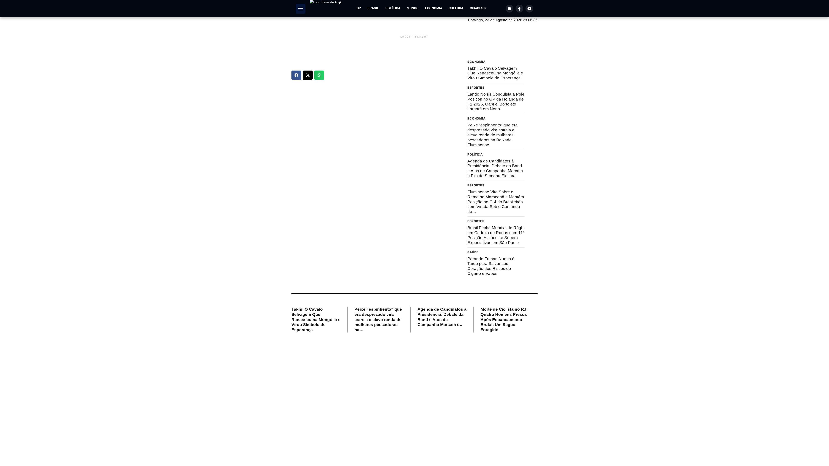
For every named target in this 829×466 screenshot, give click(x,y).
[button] (296, 75)
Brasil (373, 8)
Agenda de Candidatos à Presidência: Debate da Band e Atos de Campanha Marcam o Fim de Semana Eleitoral (495, 168)
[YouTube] (529, 9)
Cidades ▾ (478, 8)
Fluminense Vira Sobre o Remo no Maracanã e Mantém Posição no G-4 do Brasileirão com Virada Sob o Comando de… (495, 202)
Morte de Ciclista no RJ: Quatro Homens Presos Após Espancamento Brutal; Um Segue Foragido (504, 319)
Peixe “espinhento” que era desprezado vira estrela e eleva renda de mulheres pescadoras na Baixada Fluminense (492, 135)
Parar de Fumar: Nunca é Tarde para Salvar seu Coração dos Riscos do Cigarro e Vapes (490, 266)
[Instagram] (509, 9)
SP (359, 8)
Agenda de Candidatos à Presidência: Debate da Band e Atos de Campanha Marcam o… (442, 317)
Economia (433, 8)
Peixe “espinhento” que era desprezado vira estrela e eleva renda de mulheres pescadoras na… (378, 319)
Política (392, 8)
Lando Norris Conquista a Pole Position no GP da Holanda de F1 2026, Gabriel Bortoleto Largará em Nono (495, 101)
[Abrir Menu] (300, 9)
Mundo (413, 8)
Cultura (456, 8)
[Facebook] (519, 9)
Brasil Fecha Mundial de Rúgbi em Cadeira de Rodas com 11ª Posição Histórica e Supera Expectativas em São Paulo (495, 235)
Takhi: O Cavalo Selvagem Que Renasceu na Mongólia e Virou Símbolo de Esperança (495, 73)
